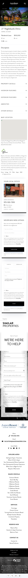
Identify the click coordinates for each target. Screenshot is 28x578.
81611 (21, 172)
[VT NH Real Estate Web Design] (14, 560)
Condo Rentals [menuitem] (14, 491)
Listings (6, 172)
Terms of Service (6, 309)
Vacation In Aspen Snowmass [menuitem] (14, 530)
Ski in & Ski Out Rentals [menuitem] (14, 493)
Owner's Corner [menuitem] (14, 510)
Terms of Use (14, 550)
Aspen (17, 172)
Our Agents (11, 209)
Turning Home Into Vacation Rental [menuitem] (14, 512)
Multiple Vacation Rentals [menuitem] (14, 515)
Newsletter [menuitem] (14, 519)
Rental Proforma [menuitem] (14, 543)
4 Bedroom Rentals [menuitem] (14, 486)
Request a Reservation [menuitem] (14, 469)
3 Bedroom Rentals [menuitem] (14, 484)
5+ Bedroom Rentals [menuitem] (14, 488)
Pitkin (13, 172)
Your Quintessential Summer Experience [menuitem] (14, 464)
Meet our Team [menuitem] (14, 532)
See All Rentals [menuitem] (14, 495)
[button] (2, 16)
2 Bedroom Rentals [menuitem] (14, 482)
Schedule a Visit (19, 264)
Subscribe (14, 249)
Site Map (14, 552)
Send (14, 303)
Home (2, 172)
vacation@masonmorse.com (15, 441)
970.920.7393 (3, 4)
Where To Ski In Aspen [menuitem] (14, 460)
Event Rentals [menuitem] (14, 499)
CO (10, 172)
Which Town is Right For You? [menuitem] (14, 466)
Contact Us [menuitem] (14, 541)
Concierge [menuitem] (14, 508)
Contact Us (6, 209)
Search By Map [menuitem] (14, 480)
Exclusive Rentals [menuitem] (14, 478)
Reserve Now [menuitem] (13, 528)
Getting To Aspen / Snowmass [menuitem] (14, 458)
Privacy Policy (18, 244)
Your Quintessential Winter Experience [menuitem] (14, 462)
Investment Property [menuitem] (14, 517)
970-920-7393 (9, 202)
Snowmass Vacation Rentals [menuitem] (14, 497)
